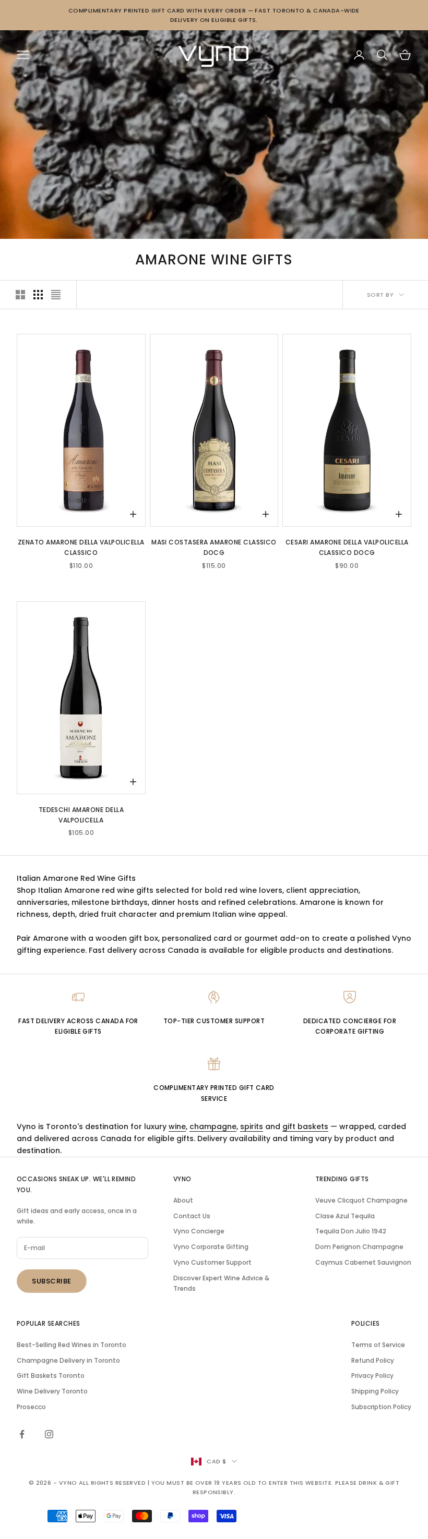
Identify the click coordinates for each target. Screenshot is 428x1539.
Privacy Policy (372, 1375)
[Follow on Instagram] (49, 1434)
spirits (251, 1126)
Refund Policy (372, 1360)
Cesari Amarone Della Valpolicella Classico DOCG (347, 547)
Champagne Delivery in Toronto (68, 1360)
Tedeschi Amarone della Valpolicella (81, 815)
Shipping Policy (375, 1391)
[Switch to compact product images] (56, 295)
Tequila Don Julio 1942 (350, 1231)
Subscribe (52, 1281)
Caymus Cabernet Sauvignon (363, 1262)
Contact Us (191, 1215)
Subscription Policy (381, 1406)
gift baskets (305, 1126)
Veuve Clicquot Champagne (361, 1200)
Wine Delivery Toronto (52, 1391)
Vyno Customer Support (212, 1262)
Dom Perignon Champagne (359, 1246)
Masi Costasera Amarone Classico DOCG (214, 547)
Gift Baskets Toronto (51, 1375)
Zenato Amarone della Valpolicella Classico (81, 547)
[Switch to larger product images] (20, 295)
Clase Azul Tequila (345, 1215)
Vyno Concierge (198, 1231)
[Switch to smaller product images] (38, 295)
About (183, 1200)
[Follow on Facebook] (22, 1434)
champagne (212, 1126)
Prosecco (31, 1406)
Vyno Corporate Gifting (210, 1246)
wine (177, 1126)
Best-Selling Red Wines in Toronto (71, 1344)
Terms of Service (378, 1344)
